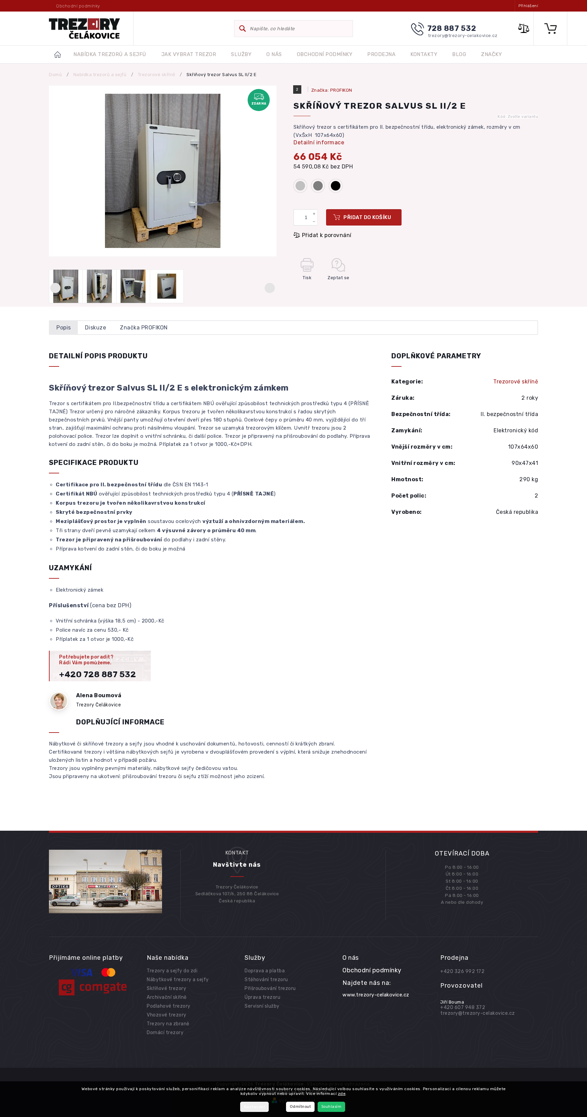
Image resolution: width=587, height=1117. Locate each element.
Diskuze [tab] (95, 327)
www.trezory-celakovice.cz (375, 995)
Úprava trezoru (262, 997)
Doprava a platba (265, 971)
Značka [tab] (144, 327)
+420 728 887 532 (97, 674)
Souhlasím (331, 1107)
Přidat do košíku (367, 217)
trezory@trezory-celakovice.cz (477, 1013)
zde (342, 1093)
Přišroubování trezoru (270, 988)
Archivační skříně (167, 997)
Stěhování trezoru (266, 980)
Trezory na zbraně (168, 1024)
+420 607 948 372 (462, 1007)
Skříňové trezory (166, 988)
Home (61, 54)
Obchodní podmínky (78, 5)
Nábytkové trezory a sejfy (178, 980)
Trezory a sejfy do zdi (172, 971)
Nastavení (254, 1106)
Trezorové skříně (515, 381)
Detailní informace (319, 142)
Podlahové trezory (169, 1006)
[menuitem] (110, 55)
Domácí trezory (165, 1032)
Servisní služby (262, 1006)
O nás (350, 957)
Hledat (242, 28)
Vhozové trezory (166, 1015)
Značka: (331, 90)
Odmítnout (300, 1107)
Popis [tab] (63, 327)
